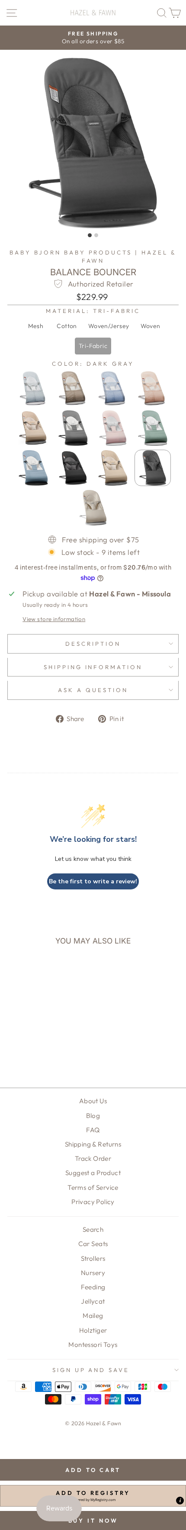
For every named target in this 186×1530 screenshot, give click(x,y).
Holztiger (93, 1330)
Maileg (93, 1315)
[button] (35, 326)
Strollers (93, 1258)
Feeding (93, 1287)
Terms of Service (93, 1187)
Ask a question (93, 689)
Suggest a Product (93, 1173)
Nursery (93, 1273)
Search (93, 1229)
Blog (93, 1115)
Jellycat (93, 1301)
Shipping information (93, 667)
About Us (93, 1101)
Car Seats (93, 1244)
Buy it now (93, 1520)
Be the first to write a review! (93, 881)
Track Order (93, 1158)
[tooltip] (180, 1500)
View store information (53, 618)
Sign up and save (91, 1369)
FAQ (92, 1130)
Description (93, 643)
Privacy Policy (93, 1202)
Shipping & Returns (93, 1144)
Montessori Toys (92, 1344)
